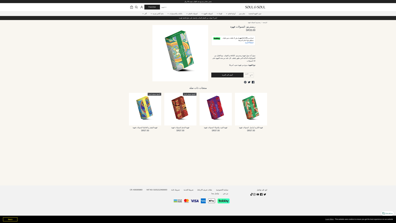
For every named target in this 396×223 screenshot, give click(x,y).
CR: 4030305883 (136, 190)
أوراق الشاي (231, 13)
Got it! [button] (10, 219)
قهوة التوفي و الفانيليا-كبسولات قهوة (145, 127)
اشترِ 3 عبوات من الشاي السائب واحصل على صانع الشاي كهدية (198, 18)
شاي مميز (242, 13)
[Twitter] (265, 194)
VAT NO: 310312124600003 (156, 190)
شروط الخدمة (188, 190)
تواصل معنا (215, 193)
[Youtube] (258, 194)
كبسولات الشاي (193, 13)
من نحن (225, 193)
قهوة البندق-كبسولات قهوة (180, 127)
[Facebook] (261, 194)
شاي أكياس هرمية (158, 13)
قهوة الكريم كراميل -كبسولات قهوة (251, 127)
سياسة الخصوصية (222, 190)
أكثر (145, 13)
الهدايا (220, 13)
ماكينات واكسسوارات (175, 13)
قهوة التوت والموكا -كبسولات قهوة (215, 127)
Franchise (152, 7)
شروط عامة (175, 190)
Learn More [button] (329, 219)
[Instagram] (254, 194)
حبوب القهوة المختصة (255, 13)
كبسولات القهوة (208, 13)
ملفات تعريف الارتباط (204, 190)
